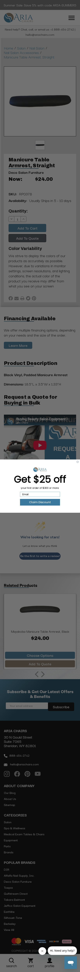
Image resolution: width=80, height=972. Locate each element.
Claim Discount (40, 502)
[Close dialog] (77, 461)
